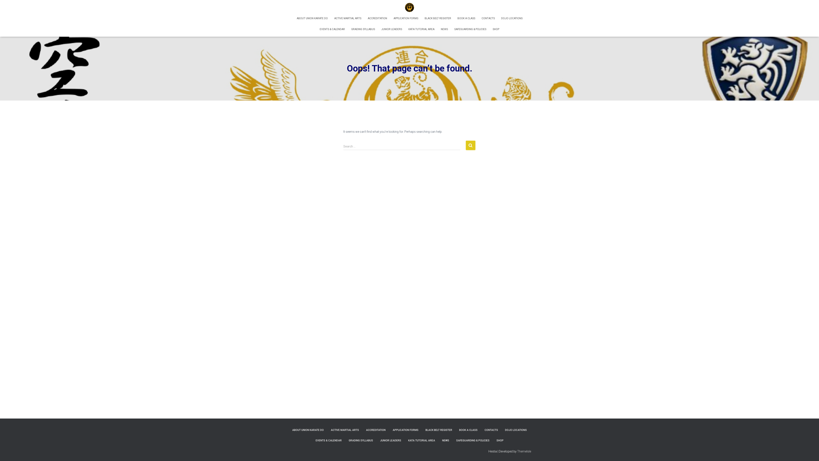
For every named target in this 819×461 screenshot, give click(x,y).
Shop (496, 29)
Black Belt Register (438, 18)
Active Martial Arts (347, 18)
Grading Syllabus (363, 29)
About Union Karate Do (312, 18)
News (444, 29)
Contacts (488, 18)
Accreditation (377, 18)
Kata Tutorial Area (421, 29)
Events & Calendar (332, 29)
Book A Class (466, 18)
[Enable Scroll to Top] (810, 452)
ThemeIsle (524, 451)
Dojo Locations (512, 18)
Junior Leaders (391, 29)
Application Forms (406, 18)
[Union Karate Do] (409, 7)
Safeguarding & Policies (470, 29)
